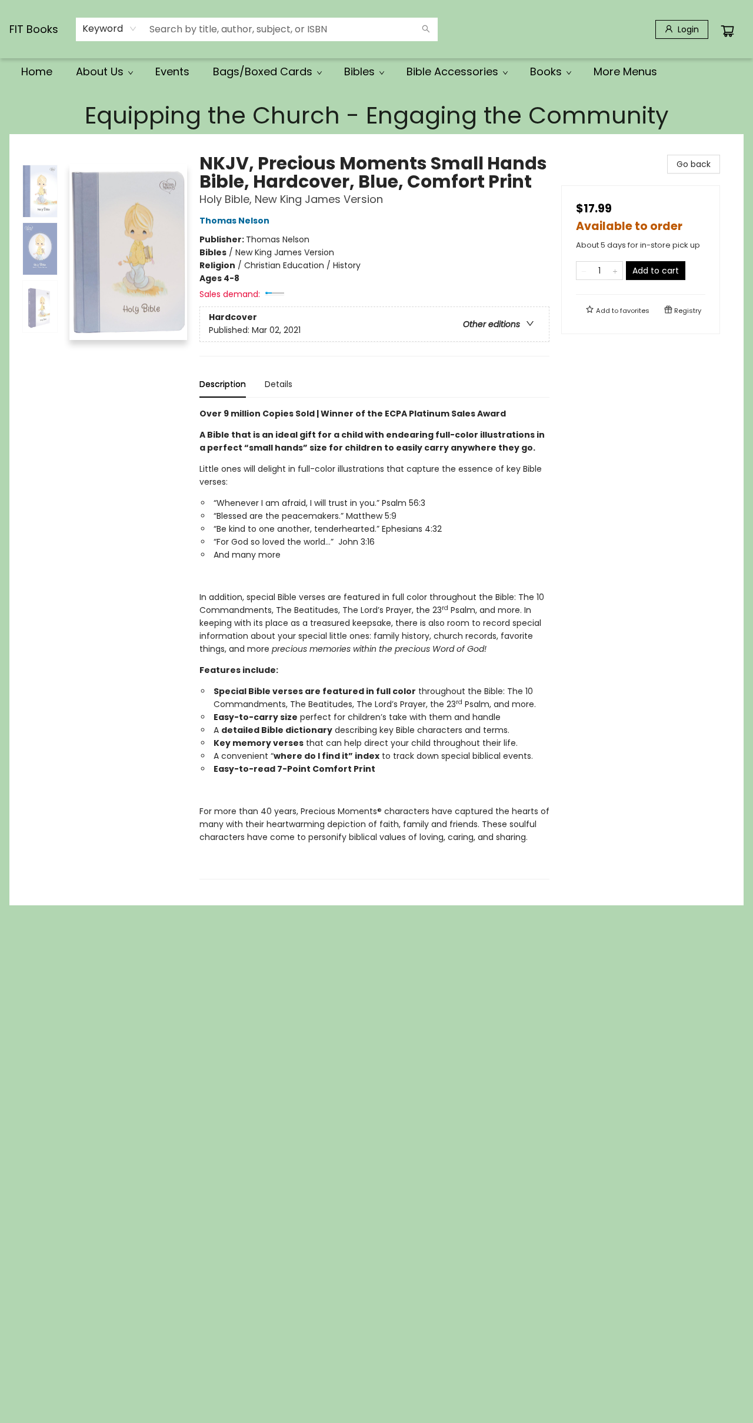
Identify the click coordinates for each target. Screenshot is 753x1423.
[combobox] (110, 29)
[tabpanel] (374, 643)
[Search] (426, 29)
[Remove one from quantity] (584, 270)
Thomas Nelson (234, 220)
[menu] (376, 71)
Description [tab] (222, 384)
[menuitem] (36, 71)
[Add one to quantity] (615, 270)
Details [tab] (278, 384)
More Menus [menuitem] (625, 71)
